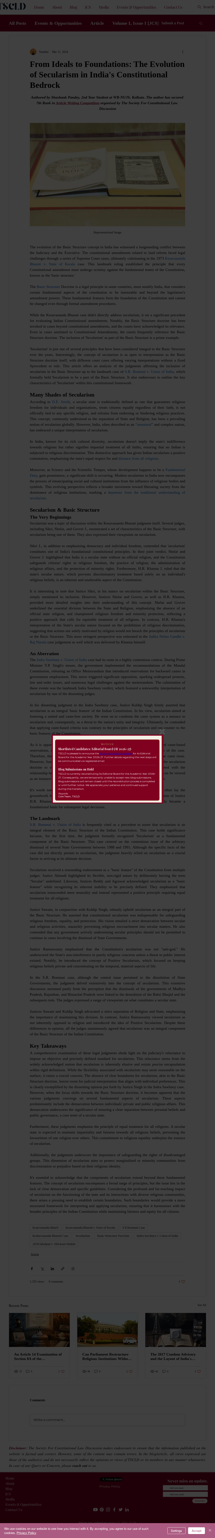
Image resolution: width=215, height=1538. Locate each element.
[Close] (209, 1530)
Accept (196, 1530)
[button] (162, 732)
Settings (176, 1530)
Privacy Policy (26, 1532)
